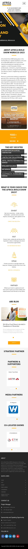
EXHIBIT (2, 485)
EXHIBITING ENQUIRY (13, 221)
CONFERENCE (4, 489)
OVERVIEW (3, 492)
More (13, 342)
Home (2, 480)
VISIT (2, 482)
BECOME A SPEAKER (13, 270)
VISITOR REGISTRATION (13, 245)
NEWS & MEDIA (4, 487)
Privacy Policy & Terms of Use (5, 495)
